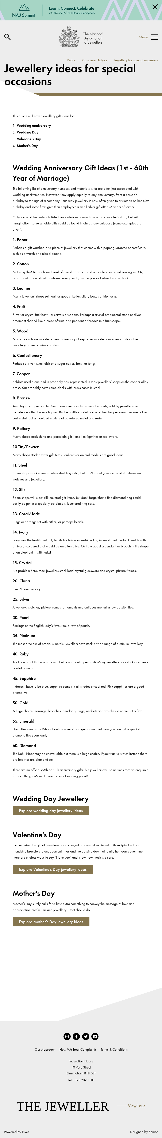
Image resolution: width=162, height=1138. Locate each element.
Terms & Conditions (114, 1049)
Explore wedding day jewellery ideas (51, 810)
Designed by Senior (144, 1131)
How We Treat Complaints (77, 1049)
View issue (137, 1105)
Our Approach (45, 1049)
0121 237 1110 (83, 1080)
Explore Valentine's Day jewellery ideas (52, 869)
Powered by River (16, 1131)
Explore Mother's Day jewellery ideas (51, 922)
